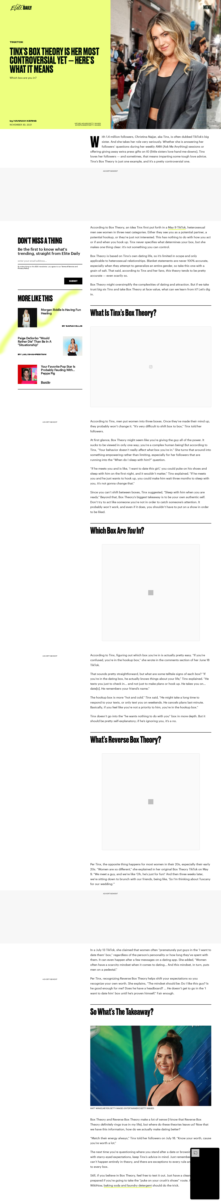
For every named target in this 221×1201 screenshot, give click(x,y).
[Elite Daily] (21, 7)
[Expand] (193, 1151)
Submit (73, 281)
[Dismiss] (215, 1151)
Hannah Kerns (25, 121)
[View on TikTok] (151, 593)
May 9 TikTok (177, 227)
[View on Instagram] (151, 367)
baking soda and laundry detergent (128, 1185)
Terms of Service (67, 266)
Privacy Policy (23, 268)
